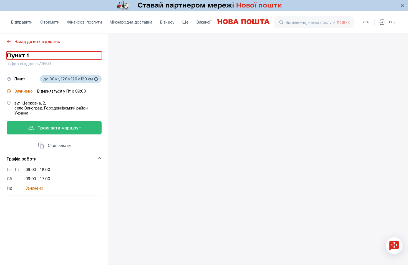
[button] (54, 146)
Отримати (49, 22)
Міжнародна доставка (131, 22)
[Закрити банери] (402, 5)
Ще (185, 22)
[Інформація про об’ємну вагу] (96, 79)
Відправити (21, 22)
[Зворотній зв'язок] (394, 245)
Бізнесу (167, 22)
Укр (366, 22)
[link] (204, 5)
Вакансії (204, 22)
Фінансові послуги (84, 22)
